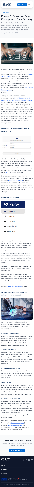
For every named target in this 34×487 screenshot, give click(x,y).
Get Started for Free (17, 450)
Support (4, 469)
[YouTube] (32, 460)
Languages (4, 473)
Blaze (7, 172)
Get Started (22, 4)
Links (3, 465)
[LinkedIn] (29, 460)
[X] (26, 460)
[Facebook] (23, 460)
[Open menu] (29, 4)
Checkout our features (15, 286)
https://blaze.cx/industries (15, 180)
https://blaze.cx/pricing (17, 423)
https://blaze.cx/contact (15, 425)
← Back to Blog (5, 12)
